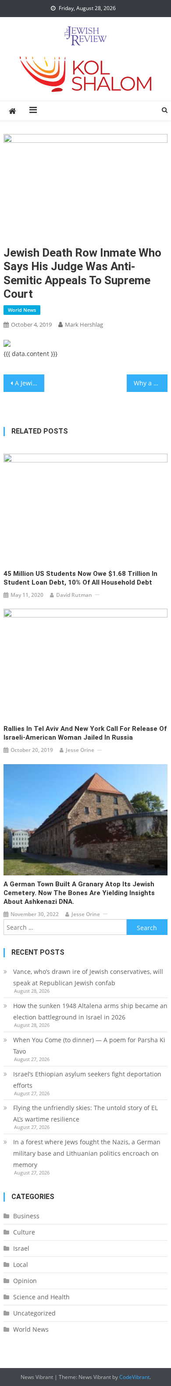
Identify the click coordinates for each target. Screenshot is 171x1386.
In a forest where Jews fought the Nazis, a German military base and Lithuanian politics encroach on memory (86, 1153)
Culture (24, 1232)
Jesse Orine (80, 750)
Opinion (25, 1281)
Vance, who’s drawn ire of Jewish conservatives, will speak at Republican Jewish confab (88, 977)
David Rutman (74, 595)
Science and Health (41, 1297)
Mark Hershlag (84, 324)
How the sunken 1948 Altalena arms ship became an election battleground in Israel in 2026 (90, 1011)
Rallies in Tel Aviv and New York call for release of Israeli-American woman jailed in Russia (85, 733)
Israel (21, 1248)
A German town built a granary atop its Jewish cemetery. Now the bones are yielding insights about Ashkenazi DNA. (79, 893)
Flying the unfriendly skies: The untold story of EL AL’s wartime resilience (85, 1113)
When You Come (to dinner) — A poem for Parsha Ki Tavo (89, 1045)
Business (26, 1216)
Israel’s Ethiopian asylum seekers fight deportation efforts (87, 1080)
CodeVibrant (134, 1377)
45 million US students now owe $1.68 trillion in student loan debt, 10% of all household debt (80, 578)
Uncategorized (34, 1313)
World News (22, 310)
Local (20, 1264)
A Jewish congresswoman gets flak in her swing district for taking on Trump (30, 383)
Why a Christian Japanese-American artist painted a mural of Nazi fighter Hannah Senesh (151, 383)
